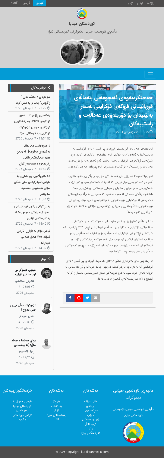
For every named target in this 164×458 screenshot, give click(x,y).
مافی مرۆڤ (90, 401)
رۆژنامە (150, 3)
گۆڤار (130, 3)
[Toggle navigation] (150, 74)
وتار (91, 428)
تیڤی (140, 3)
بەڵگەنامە (56, 406)
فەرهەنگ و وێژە (90, 433)
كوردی (40, 3)
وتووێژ (56, 401)
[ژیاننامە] (72, 52)
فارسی (26, 3)
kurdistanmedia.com (94, 452)
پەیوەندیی (22, 410)
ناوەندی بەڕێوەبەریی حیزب (90, 410)
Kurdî (14, 3)
